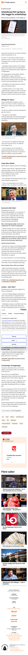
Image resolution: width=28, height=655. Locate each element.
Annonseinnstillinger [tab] (19, 313)
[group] (14, 453)
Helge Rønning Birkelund (8, 44)
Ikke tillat (14, 344)
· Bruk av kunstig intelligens (14, 637)
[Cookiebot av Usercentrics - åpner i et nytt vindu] (20, 310)
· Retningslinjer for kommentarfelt (14, 635)
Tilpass (13, 340)
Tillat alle (14, 336)
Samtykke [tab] (4, 313)
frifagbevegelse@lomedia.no (14, 591)
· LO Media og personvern (14, 640)
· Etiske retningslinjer (14, 634)
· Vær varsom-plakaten (15, 649)
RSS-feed (14, 612)
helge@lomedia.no (5, 46)
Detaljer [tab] (10, 313)
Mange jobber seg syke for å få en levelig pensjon (13, 359)
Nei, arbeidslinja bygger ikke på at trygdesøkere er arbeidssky (13, 280)
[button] (23, 453)
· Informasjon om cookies (14, 638)
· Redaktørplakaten (14, 648)
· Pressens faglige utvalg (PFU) (17, 650)
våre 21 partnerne (8, 320)
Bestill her (14, 617)
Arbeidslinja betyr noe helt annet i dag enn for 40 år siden (14, 157)
